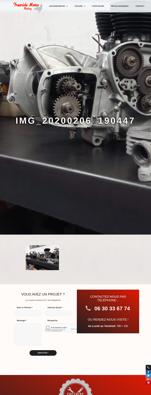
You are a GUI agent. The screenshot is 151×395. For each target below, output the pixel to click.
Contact (140, 6)
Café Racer (98, 6)
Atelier (78, 6)
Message (22, 320)
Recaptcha (52, 320)
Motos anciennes (120, 6)
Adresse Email (54, 307)
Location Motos (57, 6)
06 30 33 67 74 (111, 308)
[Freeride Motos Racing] (27, 6)
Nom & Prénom (24, 307)
